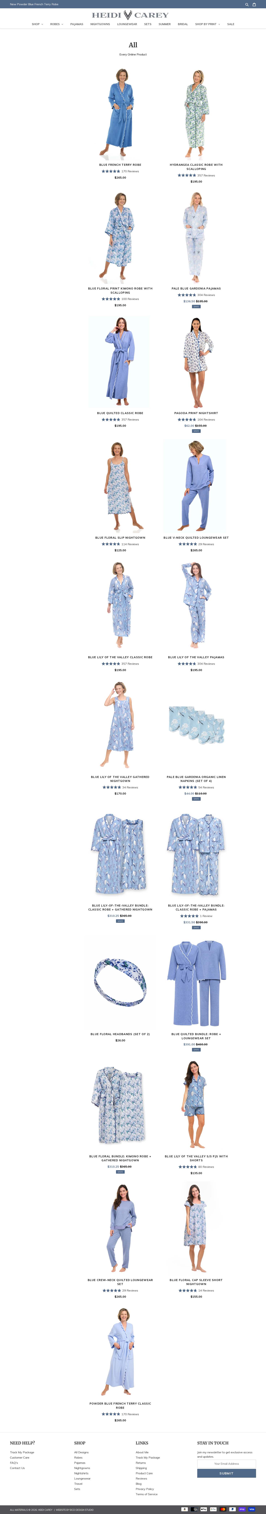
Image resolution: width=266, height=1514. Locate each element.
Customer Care (19, 1457)
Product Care (144, 1473)
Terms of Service (147, 1494)
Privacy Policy (145, 1489)
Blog (139, 1483)
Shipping (141, 1468)
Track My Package (22, 1452)
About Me (142, 1452)
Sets (77, 1489)
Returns (141, 1463)
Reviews (141, 1478)
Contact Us (17, 1468)
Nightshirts (81, 1473)
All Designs (81, 1452)
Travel (78, 1483)
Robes (78, 1457)
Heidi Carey (45, 1509)
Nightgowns (82, 1468)
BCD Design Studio (82, 1509)
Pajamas (79, 1463)
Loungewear (82, 1478)
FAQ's (14, 1463)
